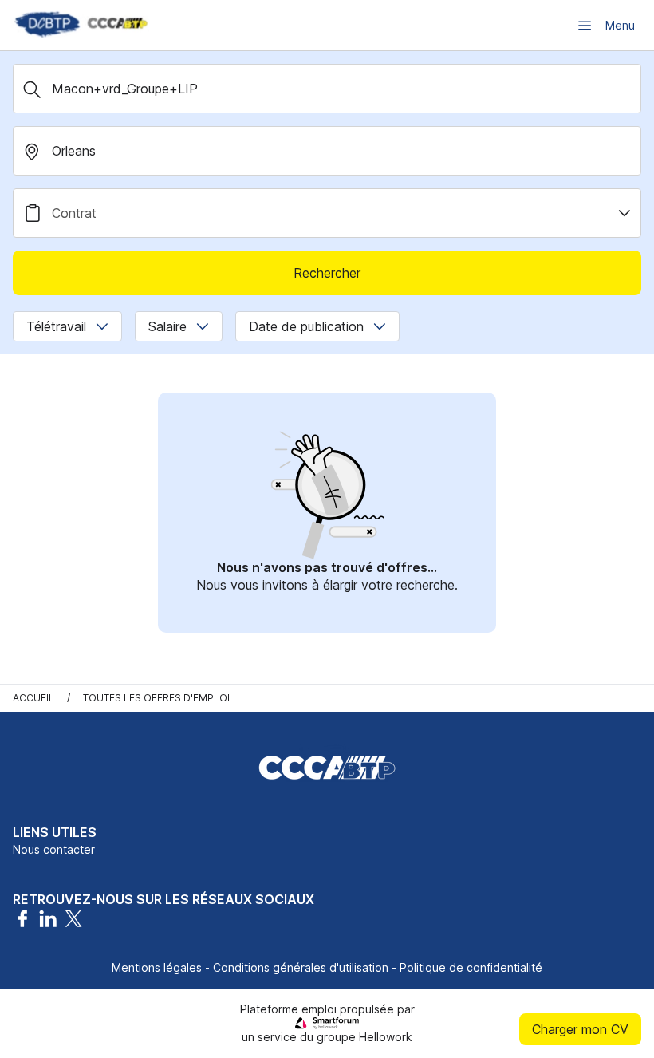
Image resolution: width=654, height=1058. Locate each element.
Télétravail (56, 326)
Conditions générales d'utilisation (300, 967)
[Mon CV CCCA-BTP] (80, 25)
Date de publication (306, 326)
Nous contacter (54, 849)
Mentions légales (157, 967)
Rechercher (327, 273)
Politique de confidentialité (471, 967)
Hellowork (385, 1037)
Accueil (33, 698)
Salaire (167, 326)
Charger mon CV (580, 1029)
